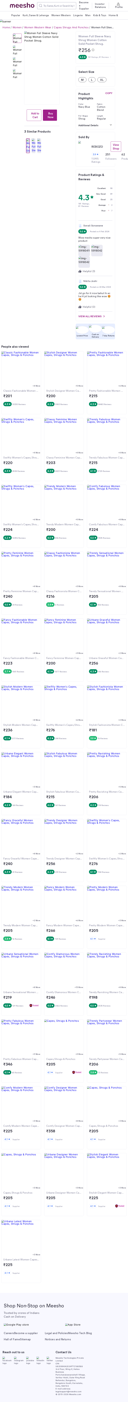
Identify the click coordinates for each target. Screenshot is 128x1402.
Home (6, 27)
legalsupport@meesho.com (69, 1391)
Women (17, 27)
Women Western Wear (37, 27)
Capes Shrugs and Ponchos (71, 27)
